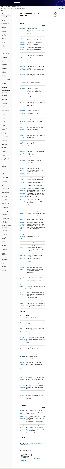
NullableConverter (22, 222)
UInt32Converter (22, 301)
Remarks (55, 16)
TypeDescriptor (39, 288)
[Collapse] (11, 10)
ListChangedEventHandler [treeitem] (5, 184)
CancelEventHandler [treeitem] (4, 43)
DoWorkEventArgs (22, 129)
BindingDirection (22, 379)
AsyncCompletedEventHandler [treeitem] (5, 23)
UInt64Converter (22, 303)
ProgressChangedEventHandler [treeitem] (5, 210)
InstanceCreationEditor (23, 161)
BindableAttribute (22, 47)
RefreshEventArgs (22, 251)
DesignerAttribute (22, 114)
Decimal (37, 104)
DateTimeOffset (38, 102)
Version (37, 305)
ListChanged (33, 196)
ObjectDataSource (29, 91)
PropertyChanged (39, 427)
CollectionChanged (34, 64)
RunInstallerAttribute (22, 255)
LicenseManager (22, 184)
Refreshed (33, 251)
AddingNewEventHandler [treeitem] (5, 17)
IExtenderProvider (22, 337)
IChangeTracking (22, 322)
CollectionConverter (22, 66)
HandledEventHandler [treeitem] (4, 117)
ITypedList (21, 368)
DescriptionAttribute (22, 113)
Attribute (27, 446)
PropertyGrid (35, 59)
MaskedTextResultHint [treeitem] (4, 196)
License (21, 177)
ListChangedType (22, 392)
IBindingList (21, 316)
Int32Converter (22, 168)
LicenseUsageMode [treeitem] (4, 178)
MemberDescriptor (22, 211)
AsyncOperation (22, 37)
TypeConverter (22, 279)
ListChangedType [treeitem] (4, 185)
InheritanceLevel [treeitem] (4, 141)
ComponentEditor (22, 76)
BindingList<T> (22, 49)
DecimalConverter (22, 104)
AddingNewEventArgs (22, 28)
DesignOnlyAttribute (22, 121)
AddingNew (33, 28)
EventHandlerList (22, 141)
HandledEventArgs (22, 151)
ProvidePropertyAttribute (23, 242)
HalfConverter (21, 149)
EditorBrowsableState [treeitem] (4, 103)
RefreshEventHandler (22, 431)
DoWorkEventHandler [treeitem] (4, 99)
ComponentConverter (22, 74)
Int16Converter (22, 166)
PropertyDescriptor (22, 236)
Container (21, 81)
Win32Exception (22, 309)
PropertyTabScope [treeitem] (4, 221)
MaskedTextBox (40, 209)
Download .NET (62, 8)
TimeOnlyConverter (22, 271)
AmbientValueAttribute (23, 29)
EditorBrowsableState (22, 387)
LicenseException (22, 182)
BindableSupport (22, 377)
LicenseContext (22, 179)
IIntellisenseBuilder (22, 339)
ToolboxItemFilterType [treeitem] (4, 250)
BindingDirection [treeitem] (4, 35)
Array (36, 32)
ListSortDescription (36, 199)
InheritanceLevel (22, 389)
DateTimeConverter (22, 100)
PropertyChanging (34, 234)
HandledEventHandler (22, 420)
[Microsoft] (1, 6)
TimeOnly (37, 271)
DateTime (37, 100)
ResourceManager (29, 79)
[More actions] (44, 11)
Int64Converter (22, 170)
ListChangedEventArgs (23, 196)
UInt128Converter (22, 296)
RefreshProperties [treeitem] (4, 231)
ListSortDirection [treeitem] (4, 189)
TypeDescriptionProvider (23, 288)
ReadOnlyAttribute (22, 245)
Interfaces (55, 13)
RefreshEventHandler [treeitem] (4, 230)
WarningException (22, 307)
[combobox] (6, 12)
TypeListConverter (22, 294)
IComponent (36, 440)
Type (26, 432)
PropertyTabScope (22, 397)
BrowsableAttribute (22, 53)
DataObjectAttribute (22, 90)
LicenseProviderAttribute (23, 188)
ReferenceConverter (22, 249)
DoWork (33, 129)
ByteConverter (21, 55)
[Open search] (61, 6)
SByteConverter (22, 260)
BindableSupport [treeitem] (4, 34)
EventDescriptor (22, 137)
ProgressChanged (34, 229)
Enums (55, 14)
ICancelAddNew (22, 321)
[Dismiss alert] (63, 1)
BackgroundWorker (22, 44)
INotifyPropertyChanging (29, 430)
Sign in (63, 6)
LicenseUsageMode (22, 391)
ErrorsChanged (34, 88)
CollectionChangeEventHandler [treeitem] (5, 50)
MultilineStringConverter (23, 215)
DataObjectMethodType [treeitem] (4, 72)
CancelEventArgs (22, 57)
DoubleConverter (22, 127)
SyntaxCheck (21, 269)
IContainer (21, 328)
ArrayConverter (22, 32)
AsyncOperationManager (23, 38)
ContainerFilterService (22, 82)
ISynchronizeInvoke (22, 364)
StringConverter (22, 267)
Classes (55, 12)
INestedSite (21, 346)
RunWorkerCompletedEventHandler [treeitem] (6, 237)
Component (32, 440)
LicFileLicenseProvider (22, 190)
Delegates (55, 15)
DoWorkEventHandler (22, 418)
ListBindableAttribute (22, 193)
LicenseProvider (32, 185)
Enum (37, 135)
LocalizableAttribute (22, 201)
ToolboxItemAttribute (22, 276)
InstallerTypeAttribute (22, 160)
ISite (20, 358)
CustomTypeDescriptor (23, 86)
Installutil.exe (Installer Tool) (30, 256)
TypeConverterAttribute (23, 286)
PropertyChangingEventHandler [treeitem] (6, 215)
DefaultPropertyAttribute (23, 110)
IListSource (21, 341)
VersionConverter (22, 305)
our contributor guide (24, 460)
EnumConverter (22, 135)
